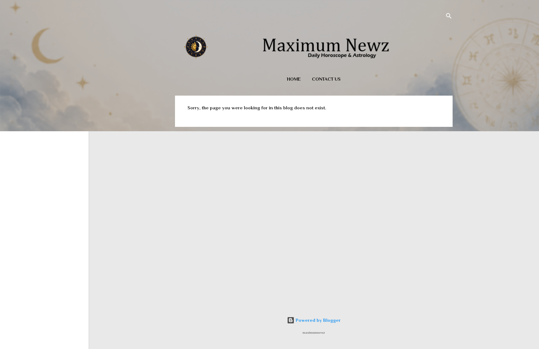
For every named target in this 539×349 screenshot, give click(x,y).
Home (294, 79)
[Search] (449, 17)
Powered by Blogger (317, 320)
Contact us (326, 79)
